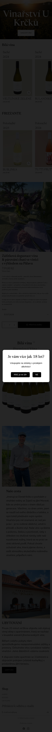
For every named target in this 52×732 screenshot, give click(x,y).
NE (36, 375)
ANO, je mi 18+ (20, 375)
